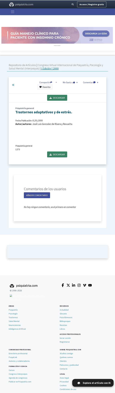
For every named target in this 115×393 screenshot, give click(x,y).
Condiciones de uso (68, 389)
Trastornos (13, 317)
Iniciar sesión (65, 338)
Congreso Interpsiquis (18, 374)
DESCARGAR (58, 97)
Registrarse (65, 342)
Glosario (63, 313)
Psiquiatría (13, 310)
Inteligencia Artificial (17, 329)
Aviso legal (64, 378)
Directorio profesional (18, 353)
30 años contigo (66, 353)
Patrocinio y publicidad (69, 365)
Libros (62, 329)
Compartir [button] (44, 82)
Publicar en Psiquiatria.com (20, 381)
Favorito (46, 87)
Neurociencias (15, 325)
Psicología (13, 313)
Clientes (63, 361)
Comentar (90, 82)
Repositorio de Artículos (22, 65)
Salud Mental (14, 321)
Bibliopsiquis (65, 321)
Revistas (63, 325)
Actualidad (64, 310)
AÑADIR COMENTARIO (37, 195)
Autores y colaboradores (19, 361)
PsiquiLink (13, 357)
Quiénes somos (66, 357)
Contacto (63, 368)
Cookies (63, 385)
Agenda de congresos (18, 378)
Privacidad (64, 381)
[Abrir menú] (13, 12)
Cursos (12, 370)
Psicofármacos (66, 317)
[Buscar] (72, 4)
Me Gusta (70, 82)
